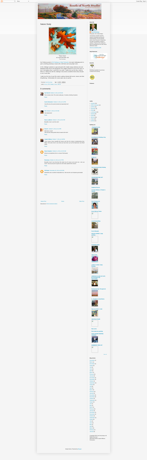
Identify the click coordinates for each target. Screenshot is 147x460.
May (91, 405)
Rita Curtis (94, 328)
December (92, 360)
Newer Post (43, 201)
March (91, 362)
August (91, 365)
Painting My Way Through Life (98, 289)
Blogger (79, 449)
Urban (92, 119)
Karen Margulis (95, 231)
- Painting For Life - (95, 127)
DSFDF (92, 106)
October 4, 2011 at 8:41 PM (59, 120)
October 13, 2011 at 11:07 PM (57, 160)
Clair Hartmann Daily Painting (98, 167)
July (91, 367)
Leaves (55, 84)
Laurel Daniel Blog (95, 221)
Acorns (45, 84)
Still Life (59, 84)
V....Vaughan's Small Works (97, 299)
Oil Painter (46, 170)
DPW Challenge (94, 105)
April (91, 370)
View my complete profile (95, 47)
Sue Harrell (47, 93)
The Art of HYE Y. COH (96, 309)
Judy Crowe (94, 254)
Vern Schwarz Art (95, 201)
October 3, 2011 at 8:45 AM (56, 93)
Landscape (93, 112)
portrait (92, 120)
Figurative (93, 108)
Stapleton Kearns (95, 187)
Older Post (81, 201)
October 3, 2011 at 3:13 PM (59, 102)
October (91, 381)
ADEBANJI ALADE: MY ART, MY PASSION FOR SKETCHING (98, 278)
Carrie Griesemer (48, 102)
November (92, 379)
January (91, 376)
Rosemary (47, 160)
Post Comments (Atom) (52, 203)
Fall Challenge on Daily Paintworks (60, 62)
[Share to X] (61, 82)
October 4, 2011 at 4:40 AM (53, 110)
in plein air (93, 157)
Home (62, 201)
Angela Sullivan (48, 139)
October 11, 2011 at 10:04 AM (59, 151)
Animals (93, 103)
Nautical (93, 113)
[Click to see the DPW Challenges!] (99, 59)
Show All (105, 354)
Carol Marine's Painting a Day (98, 137)
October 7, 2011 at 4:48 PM (58, 139)
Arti (45, 110)
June (91, 369)
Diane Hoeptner (48, 151)
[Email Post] (55, 82)
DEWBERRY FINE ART (96, 345)
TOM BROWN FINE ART (97, 177)
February (92, 374)
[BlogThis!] (60, 82)
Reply (45, 97)
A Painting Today (95, 244)
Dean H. (46, 128)
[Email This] (58, 82)
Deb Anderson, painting (97, 331)
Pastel (92, 115)
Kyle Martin (94, 147)
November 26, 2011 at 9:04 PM (57, 170)
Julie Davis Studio (95, 319)
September (92, 383)
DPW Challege (51, 84)
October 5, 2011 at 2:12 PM (55, 128)
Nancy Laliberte (48, 120)
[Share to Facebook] (63, 82)
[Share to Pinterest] (65, 82)
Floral (92, 110)
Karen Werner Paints (96, 211)
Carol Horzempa (95, 32)
